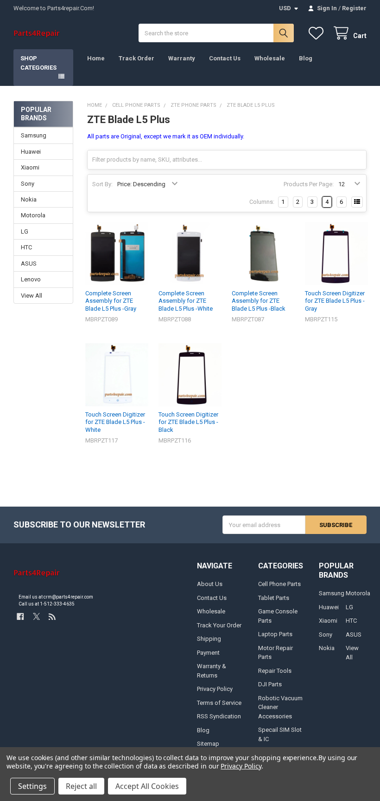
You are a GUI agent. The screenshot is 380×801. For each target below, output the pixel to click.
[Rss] (52, 616)
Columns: (261, 201)
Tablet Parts (273, 597)
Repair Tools (274, 670)
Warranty (181, 58)
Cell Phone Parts (279, 583)
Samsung (33, 135)
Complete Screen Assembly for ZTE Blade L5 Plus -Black (258, 301)
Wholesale (269, 58)
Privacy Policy (215, 688)
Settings (32, 786)
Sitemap (208, 743)
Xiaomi (30, 167)
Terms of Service (219, 702)
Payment (208, 652)
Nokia (29, 199)
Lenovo (31, 279)
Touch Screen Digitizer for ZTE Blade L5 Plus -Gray (335, 301)
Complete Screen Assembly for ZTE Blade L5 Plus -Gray (110, 301)
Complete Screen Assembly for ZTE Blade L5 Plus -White (185, 301)
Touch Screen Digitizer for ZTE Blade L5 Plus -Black (188, 422)
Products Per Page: (309, 184)
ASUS (29, 263)
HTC (26, 247)
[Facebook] (20, 616)
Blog (305, 58)
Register (354, 8)
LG (24, 231)
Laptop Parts (275, 634)
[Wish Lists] (318, 33)
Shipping (209, 638)
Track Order (136, 58)
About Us (209, 583)
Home (96, 58)
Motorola (33, 215)
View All (31, 295)
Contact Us (225, 58)
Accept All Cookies (147, 786)
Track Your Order (219, 625)
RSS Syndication (219, 716)
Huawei (31, 151)
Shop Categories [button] (38, 63)
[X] (36, 616)
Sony (27, 183)
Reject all (81, 786)
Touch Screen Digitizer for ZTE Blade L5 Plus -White (115, 422)
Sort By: (102, 184)
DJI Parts (270, 684)
